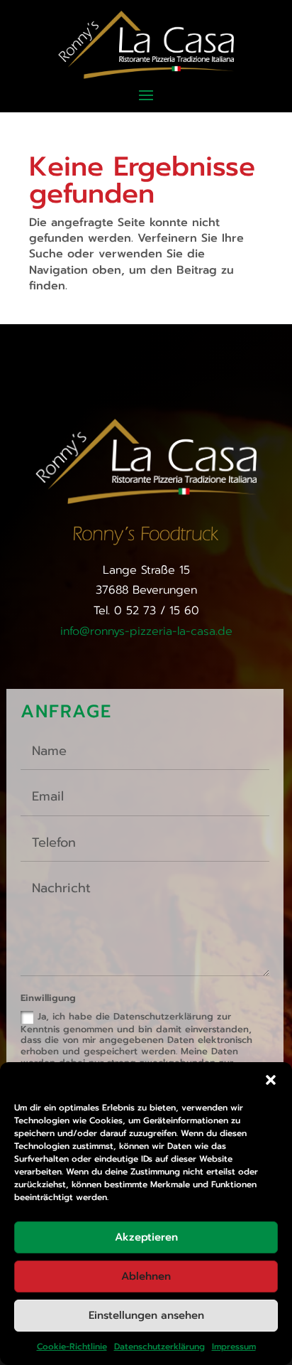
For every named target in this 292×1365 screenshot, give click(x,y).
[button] (271, 1080)
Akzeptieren (146, 1237)
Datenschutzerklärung (159, 1346)
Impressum (234, 1346)
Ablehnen (146, 1276)
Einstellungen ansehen (146, 1315)
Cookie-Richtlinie (72, 1346)
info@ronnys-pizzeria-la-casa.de (146, 631)
